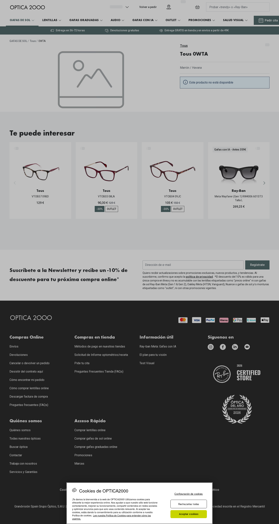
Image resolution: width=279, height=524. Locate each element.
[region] (139, 503)
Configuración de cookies (188, 494)
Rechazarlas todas (188, 504)
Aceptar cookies (189, 514)
